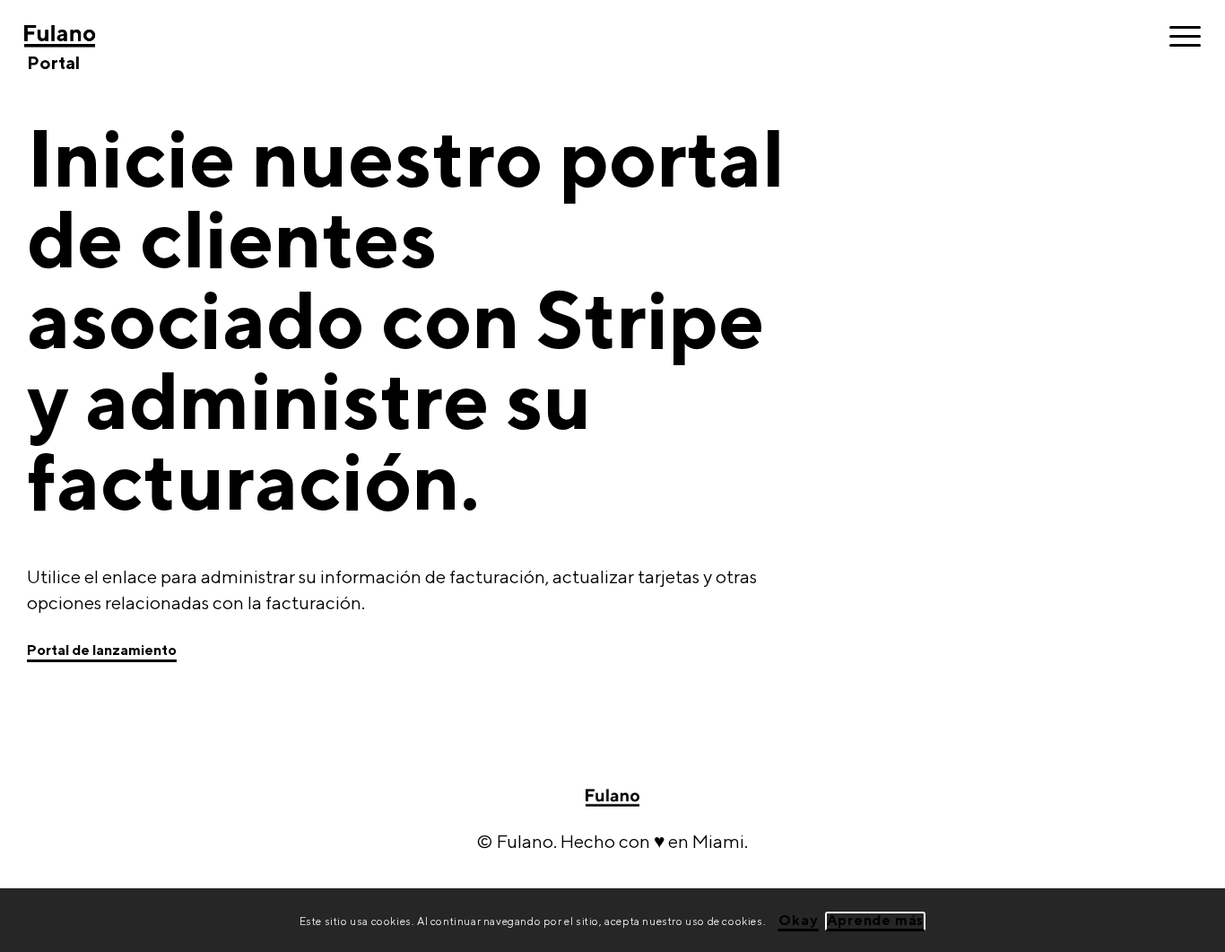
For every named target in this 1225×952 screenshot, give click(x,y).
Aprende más (876, 919)
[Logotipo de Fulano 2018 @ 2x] (102, 36)
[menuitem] (1179, 36)
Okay (797, 919)
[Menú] (1179, 36)
